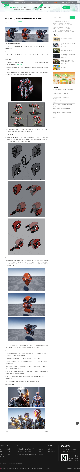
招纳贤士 (1, 449)
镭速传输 (18, 463)
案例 (32, 2)
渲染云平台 (70, 24)
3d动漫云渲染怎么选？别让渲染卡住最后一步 (61, 93)
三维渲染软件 (55, 27)
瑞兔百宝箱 (2, 456)
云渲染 (54, 28)
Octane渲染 (64, 28)
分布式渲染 (67, 27)
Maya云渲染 (19, 64)
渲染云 (65, 24)
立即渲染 (66, 7)
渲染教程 (54, 31)
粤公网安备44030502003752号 (25, 468)
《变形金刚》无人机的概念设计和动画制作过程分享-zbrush (35, 15)
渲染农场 (71, 468)
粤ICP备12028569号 (16, 468)
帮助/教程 (68, 2)
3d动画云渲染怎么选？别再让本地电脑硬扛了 (61, 97)
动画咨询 (49, 448)
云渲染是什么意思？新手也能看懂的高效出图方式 (62, 112)
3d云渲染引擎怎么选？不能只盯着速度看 (60, 100)
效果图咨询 (50, 449)
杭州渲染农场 (66, 21)
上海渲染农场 (55, 23)
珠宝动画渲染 (61, 27)
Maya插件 (55, 21)
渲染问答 (1, 453)
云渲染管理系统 (9, 453)
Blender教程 (67, 31)
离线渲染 (69, 28)
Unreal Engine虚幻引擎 (66, 30)
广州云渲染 (55, 24)
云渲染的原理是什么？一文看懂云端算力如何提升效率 (63, 115)
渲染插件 (72, 31)
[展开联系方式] (77, 423)
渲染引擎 (59, 30)
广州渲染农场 (60, 21)
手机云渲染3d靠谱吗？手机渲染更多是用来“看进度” (62, 104)
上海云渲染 (67, 23)
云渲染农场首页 (7, 15)
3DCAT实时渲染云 (12, 463)
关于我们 (48, 2)
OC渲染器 (59, 28)
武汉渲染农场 (61, 23)
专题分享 (13, 15)
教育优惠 (8, 449)
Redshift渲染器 (60, 31)
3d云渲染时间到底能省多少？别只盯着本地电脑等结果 (63, 89)
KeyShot (54, 30)
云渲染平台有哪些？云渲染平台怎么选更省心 (61, 108)
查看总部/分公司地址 (52, 451)
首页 (12, 2)
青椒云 (21, 463)
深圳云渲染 (61, 24)
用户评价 (1, 454)
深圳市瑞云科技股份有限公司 (8, 468)
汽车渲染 (72, 27)
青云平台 (8, 451)
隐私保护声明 (2, 457)
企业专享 (8, 448)
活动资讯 (8, 454)
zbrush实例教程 (19, 15)
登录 (73, 2)
